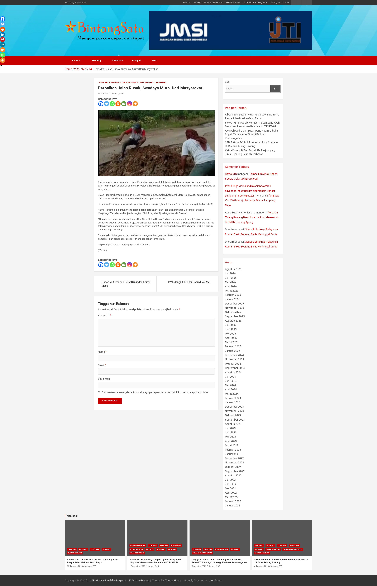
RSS (287, 2)
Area (154, 60)
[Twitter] (106, 103)
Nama (102, 351)
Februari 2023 (233, 449)
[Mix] (2, 49)
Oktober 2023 (233, 415)
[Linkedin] (2, 34)
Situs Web (104, 378)
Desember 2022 (234, 458)
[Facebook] (100, 103)
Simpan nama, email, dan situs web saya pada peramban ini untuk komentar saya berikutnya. (155, 392)
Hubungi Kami (261, 2)
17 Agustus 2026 (137, 566)
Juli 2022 (230, 479)
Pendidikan (176, 546)
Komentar (104, 315)
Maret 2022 (231, 496)
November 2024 (234, 359)
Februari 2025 (233, 346)
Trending (96, 60)
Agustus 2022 (233, 475)
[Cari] (275, 88)
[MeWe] (2, 44)
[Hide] (1, 65)
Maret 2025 (231, 342)
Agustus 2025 (233, 320)
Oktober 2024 (233, 363)
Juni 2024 (231, 380)
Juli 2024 (230, 376)
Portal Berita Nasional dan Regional (106, 580)
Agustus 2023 (233, 423)
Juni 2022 (231, 484)
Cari (227, 81)
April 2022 (231, 492)
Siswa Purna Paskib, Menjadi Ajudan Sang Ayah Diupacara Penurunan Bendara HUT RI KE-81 (155, 561)
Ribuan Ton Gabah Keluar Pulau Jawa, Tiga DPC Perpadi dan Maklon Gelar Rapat (93, 561)
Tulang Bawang (75, 553)
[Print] (118, 103)
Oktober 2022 (233, 466)
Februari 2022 (233, 501)
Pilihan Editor (136, 549)
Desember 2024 (234, 355)
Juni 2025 (231, 329)
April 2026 (231, 286)
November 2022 (234, 462)
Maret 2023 (231, 445)
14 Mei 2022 (103, 93)
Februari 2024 (233, 398)
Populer (150, 549)
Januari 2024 (232, 402)
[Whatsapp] (112, 103)
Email (102, 365)
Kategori (136, 60)
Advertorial (117, 60)
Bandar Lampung (137, 546)
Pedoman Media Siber (213, 2)
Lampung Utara (118, 82)
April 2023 (231, 441)
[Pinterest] (2, 39)
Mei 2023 (230, 436)
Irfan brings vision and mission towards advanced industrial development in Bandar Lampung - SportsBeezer (250, 190)
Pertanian (95, 549)
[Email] (123, 103)
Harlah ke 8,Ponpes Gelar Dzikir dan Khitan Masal (126, 283)
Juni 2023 (231, 432)
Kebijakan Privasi (233, 2)
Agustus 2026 (233, 269)
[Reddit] (2, 29)
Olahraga (282, 546)
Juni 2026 (231, 277)
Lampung (103, 82)
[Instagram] (129, 103)
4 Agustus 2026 (261, 566)
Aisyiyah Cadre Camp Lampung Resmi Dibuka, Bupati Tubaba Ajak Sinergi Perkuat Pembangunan (252, 134)
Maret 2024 (231, 393)
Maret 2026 (231, 290)
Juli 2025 (230, 324)
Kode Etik (248, 2)
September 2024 (235, 367)
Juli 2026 (230, 273)
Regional (150, 82)
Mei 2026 (230, 282)
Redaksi (197, 2)
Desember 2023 (234, 406)
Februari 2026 (233, 294)
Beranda (186, 2)
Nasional (72, 515)
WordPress (215, 580)
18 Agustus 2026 (75, 566)
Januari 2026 (232, 299)
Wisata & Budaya (262, 553)
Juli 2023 (230, 428)
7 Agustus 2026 (199, 566)
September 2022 (235, 471)
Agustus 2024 (233, 372)
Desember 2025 (234, 303)
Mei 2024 (230, 385)
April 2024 (231, 389)
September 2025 (235, 316)
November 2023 (234, 410)
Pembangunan (136, 82)
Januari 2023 (232, 453)
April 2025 (231, 337)
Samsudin (231, 173)
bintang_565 (117, 93)
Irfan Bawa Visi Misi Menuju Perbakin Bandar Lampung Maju (252, 200)
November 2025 (234, 307)
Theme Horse (173, 580)
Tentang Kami (276, 2)
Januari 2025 (232, 350)
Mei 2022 (230, 488)
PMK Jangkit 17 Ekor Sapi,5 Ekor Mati (189, 282)
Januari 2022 (232, 505)
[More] (135, 103)
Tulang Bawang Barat (202, 553)
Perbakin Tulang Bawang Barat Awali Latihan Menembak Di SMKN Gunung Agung (252, 217)
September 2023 (235, 419)
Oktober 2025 (233, 312)
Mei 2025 (230, 333)
